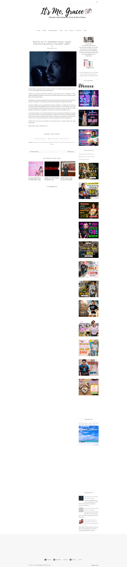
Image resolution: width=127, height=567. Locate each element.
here (47, 125)
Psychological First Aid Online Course (86, 154)
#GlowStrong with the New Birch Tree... (35, 178)
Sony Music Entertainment (64, 142)
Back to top (95, 565)
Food (61, 30)
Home (38, 30)
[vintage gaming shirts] (89, 375)
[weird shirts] (89, 237)
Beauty (72, 30)
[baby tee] (89, 336)
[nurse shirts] (89, 395)
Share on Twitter (54, 138)
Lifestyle (78, 30)
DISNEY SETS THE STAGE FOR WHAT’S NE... (51, 178)
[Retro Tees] (89, 218)
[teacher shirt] (89, 355)
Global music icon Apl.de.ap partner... (67, 178)
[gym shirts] (89, 316)
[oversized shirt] (89, 179)
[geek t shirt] (89, 145)
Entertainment (53, 30)
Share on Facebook (41, 138)
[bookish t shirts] (89, 257)
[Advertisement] (89, 406)
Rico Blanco (56, 142)
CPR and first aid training (84, 159)
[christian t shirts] (89, 277)
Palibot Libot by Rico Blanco (47, 142)
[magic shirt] (89, 125)
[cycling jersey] (89, 198)
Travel (44, 30)
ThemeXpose (40, 565)
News (85, 30)
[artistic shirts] (89, 106)
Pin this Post (66, 138)
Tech (66, 30)
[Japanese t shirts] (89, 296)
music (40, 142)
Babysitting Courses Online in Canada (86, 156)
